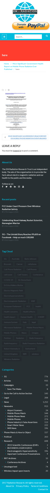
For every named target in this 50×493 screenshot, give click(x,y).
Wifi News (11, 428)
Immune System (10, 322)
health (38, 306)
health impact (9, 317)
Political (7, 437)
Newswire (8, 406)
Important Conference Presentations (23, 454)
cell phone (32, 264)
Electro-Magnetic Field (13, 290)
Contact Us (43, 489)
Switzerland (30, 349)
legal (34, 322)
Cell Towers (23, 275)
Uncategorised (10, 466)
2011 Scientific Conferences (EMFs (23, 445)
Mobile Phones (10, 333)
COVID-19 (8, 280)
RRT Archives (10, 458)
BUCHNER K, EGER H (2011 (19, 448)
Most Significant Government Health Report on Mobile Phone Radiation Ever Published (27, 137)
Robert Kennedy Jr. (12, 349)
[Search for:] (31, 36)
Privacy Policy (22, 486)
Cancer (20, 264)
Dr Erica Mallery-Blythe (13, 285)
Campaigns (9, 385)
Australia (15, 259)
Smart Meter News (15, 425)
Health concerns (11, 312)
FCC (28, 306)
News (24, 333)
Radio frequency (36, 338)
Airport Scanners (14, 410)
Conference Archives (16, 462)
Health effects (29, 312)
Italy (25, 322)
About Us (10, 486)
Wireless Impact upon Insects (17, 471)
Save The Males (14, 389)
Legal (6, 397)
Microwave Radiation (12, 327)
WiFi (25, 354)
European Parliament (12, 306)
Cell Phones (32, 269)
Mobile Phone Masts (35, 327)
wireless (35, 354)
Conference (38, 275)
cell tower (8, 275)
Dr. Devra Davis (24, 280)
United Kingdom (11, 354)
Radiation (20, 338)
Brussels (7, 264)
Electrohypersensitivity (13, 296)
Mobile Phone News (16, 416)
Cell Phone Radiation (12, 269)
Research (8, 441)
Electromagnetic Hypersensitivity (22, 451)
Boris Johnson (30, 259)
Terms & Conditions (39, 486)
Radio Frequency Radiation (34, 343)
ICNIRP (41, 317)
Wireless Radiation (12, 359)
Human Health (27, 317)
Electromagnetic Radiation (15, 301)
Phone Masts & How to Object (17, 432)
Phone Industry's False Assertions (22, 422)
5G (5, 259)
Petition (7, 338)
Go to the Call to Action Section (18, 393)
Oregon (35, 333)
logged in (17, 150)
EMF (33, 301)
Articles (7, 380)
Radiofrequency (10, 343)
